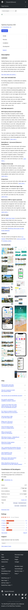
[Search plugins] (15, 11)
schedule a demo (7, 241)
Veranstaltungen (19, 568)
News (2, 557)
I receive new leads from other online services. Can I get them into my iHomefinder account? (9, 406)
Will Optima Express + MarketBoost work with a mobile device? (10, 437)
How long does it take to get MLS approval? (7, 417)
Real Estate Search (22, 502)
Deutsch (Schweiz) (9, 591)
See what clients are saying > (8, 74)
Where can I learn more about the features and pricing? (8, 458)
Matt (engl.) (5, 580)
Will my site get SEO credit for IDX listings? (6, 432)
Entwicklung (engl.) (6, 571)
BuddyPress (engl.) (6, 585)
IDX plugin (15, 502)
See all (25, 532)
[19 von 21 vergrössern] (24, 334)
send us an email (21, 238)
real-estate (17, 505)
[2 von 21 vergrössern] (11, 257)
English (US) (24, 499)
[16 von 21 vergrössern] (24, 289)
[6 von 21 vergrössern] (11, 297)
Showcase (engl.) (19, 554)
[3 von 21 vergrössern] (11, 266)
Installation (5, 43)
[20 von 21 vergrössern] (24, 359)
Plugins (16, 559)
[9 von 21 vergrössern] (11, 342)
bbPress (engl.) (5, 582)
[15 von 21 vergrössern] (24, 282)
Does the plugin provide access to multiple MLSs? (7, 427)
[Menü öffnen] (26, 2)
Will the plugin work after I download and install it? (7, 385)
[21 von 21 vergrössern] (24, 372)
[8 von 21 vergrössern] (11, 333)
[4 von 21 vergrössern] (11, 275)
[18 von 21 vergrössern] (24, 307)
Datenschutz (4, 562)
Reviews (5, 39)
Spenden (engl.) (19, 571)
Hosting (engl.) (5, 559)
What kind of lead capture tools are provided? (7, 443)
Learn (2, 566)
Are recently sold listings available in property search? (8, 400)
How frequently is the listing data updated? (6, 453)
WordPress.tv (5, 573)
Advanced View (5, 509)
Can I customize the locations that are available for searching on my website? (11, 448)
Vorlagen (17, 562)
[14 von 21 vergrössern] (24, 270)
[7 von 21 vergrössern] (11, 307)
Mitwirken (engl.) (19, 566)
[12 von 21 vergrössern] (24, 249)
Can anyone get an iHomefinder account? (11, 395)
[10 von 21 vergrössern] (11, 350)
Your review (4, 532)
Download (4, 30)
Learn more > (13, 139)
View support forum (6, 546)
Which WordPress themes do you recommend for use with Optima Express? (11, 463)
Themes (17, 557)
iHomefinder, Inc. (7, 27)
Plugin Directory (5, 6)
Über (2, 554)
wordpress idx (23, 505)
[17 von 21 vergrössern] (24, 297)
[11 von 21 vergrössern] (11, 359)
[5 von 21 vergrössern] (11, 288)
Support (5, 50)
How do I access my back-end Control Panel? (8, 390)
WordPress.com (6, 578)
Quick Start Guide (10, 218)
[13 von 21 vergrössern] (24, 259)
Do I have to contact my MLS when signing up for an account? (9, 412)
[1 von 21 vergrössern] (11, 249)
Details (4, 36)
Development (6, 46)
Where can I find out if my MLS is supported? (7, 422)
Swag (17, 573)
